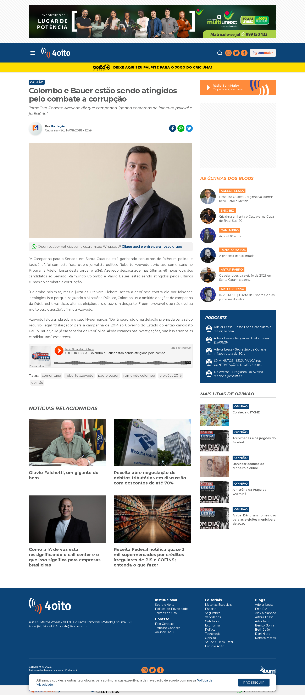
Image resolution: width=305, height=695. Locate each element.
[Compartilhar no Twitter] (189, 128)
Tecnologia (213, 634)
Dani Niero (262, 634)
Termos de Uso (166, 613)
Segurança (212, 613)
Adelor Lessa (264, 605)
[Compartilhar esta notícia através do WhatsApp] (180, 128)
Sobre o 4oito (164, 605)
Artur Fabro (263, 621)
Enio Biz (261, 609)
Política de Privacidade (171, 609)
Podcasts (216, 317)
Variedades (213, 617)
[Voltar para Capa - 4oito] (74, 53)
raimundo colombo (139, 376)
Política (210, 629)
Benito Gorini (264, 625)
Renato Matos (265, 638)
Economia (212, 625)
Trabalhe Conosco (168, 628)
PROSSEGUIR (254, 682)
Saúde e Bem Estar (219, 642)
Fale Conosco (164, 624)
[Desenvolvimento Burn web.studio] (268, 670)
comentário (51, 376)
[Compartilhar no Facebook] (172, 128)
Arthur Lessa (264, 617)
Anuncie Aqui (164, 632)
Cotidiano (212, 621)
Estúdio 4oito (214, 646)
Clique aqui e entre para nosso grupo (152, 247)
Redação (58, 126)
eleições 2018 (171, 376)
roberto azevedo (79, 376)
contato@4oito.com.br (72, 626)
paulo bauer (108, 376)
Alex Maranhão (265, 613)
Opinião (36, 82)
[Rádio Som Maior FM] (263, 53)
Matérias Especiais (218, 605)
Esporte (210, 609)
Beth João (262, 629)
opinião (37, 383)
